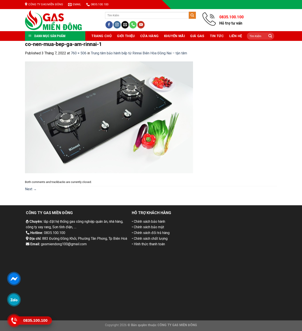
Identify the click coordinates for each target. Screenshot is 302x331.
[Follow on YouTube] (141, 25)
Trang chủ (101, 36)
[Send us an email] (125, 25)
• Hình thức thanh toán (148, 244)
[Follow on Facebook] (109, 25)
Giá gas (197, 36)
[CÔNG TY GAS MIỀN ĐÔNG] (53, 20)
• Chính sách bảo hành (148, 221)
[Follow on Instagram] (117, 25)
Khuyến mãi (174, 36)
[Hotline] (14, 321)
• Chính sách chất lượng (150, 238)
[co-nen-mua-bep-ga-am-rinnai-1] (109, 117)
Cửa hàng (149, 36)
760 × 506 (78, 53)
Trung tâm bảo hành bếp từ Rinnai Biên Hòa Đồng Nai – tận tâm (139, 53)
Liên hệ (235, 36)
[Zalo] (14, 300)
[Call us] (133, 25)
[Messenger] (14, 279)
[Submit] (192, 15)
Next (31, 189)
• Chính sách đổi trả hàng (151, 233)
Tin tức (217, 36)
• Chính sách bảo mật (148, 227)
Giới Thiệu (126, 36)
